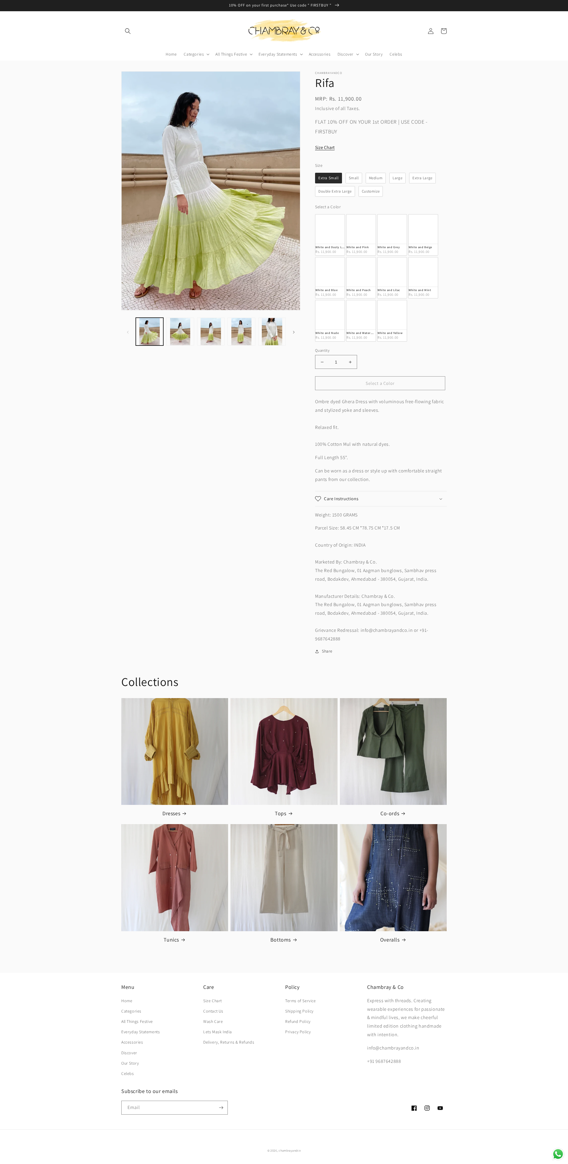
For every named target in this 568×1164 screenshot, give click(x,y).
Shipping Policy (299, 1011)
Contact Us (213, 1011)
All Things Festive (137, 1021)
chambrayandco (290, 1150)
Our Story (130, 1063)
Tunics (171, 939)
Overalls (390, 939)
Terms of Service (300, 1000)
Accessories (132, 1042)
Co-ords (389, 813)
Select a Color (328, 206)
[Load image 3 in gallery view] (211, 331)
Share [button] (327, 651)
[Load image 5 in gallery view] (272, 331)
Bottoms (280, 939)
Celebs (127, 1073)
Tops (280, 813)
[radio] (328, 178)
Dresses (171, 813)
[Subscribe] (220, 1108)
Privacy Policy (298, 1031)
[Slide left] (127, 331)
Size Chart (325, 147)
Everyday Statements (140, 1031)
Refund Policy (298, 1021)
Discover (129, 1052)
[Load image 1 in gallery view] (149, 331)
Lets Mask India (217, 1031)
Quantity (322, 350)
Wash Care (213, 1021)
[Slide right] (293, 331)
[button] (127, 31)
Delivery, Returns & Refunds (228, 1042)
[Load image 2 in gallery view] (180, 331)
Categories (131, 1011)
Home (126, 1000)
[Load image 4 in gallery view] (241, 331)
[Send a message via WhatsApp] (558, 1154)
